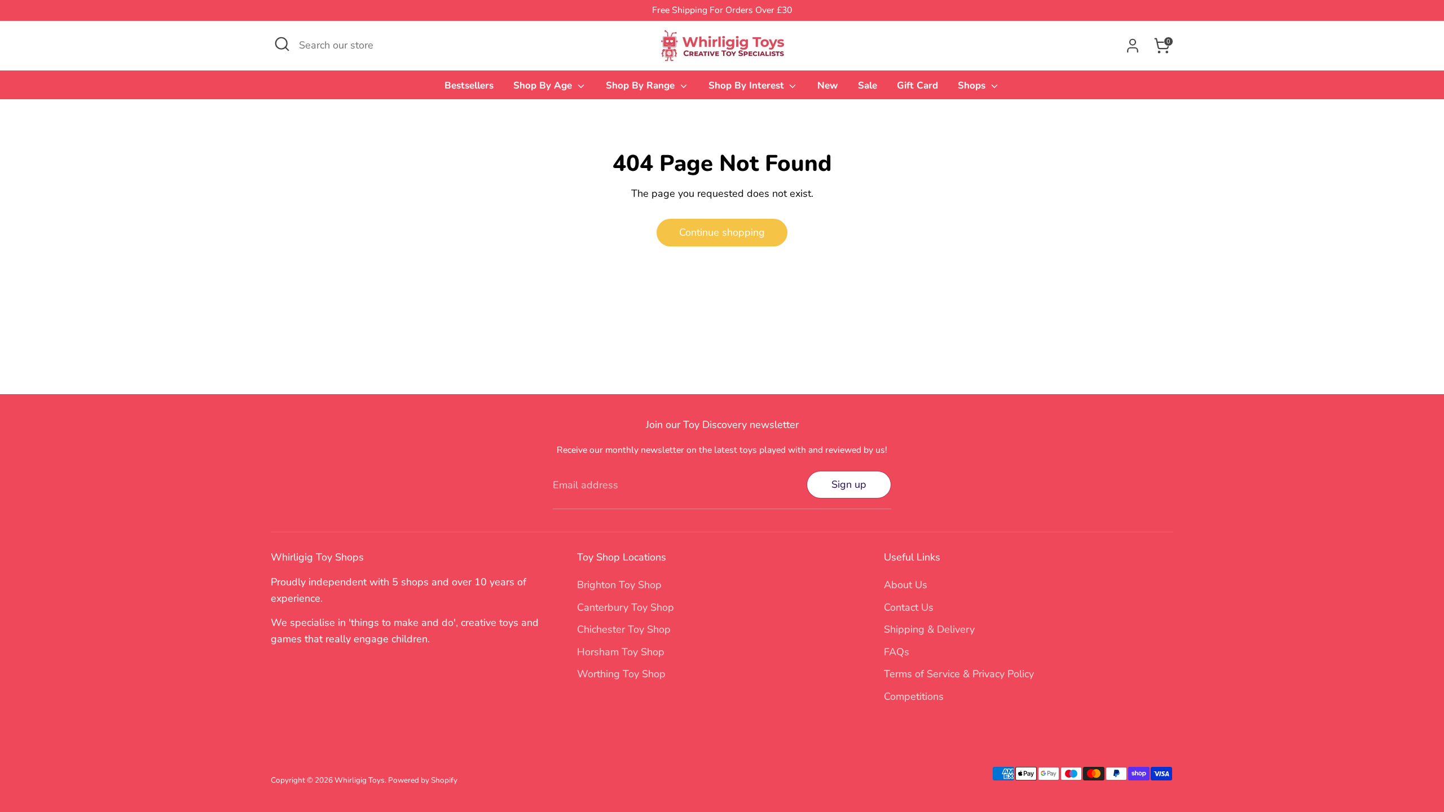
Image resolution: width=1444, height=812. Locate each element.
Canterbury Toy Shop (625, 607)
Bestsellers (469, 85)
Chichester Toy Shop (624, 629)
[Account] (1132, 45)
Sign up (848, 484)
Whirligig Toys (359, 780)
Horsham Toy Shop (620, 652)
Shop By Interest (747, 85)
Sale (867, 85)
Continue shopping (722, 232)
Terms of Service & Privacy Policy (959, 674)
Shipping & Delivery (929, 629)
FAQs (896, 652)
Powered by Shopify (422, 780)
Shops (973, 85)
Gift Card (917, 85)
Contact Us (909, 607)
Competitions (914, 696)
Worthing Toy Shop (621, 674)
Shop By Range (641, 85)
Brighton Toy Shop (619, 585)
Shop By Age (544, 85)
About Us (905, 585)
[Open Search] (282, 44)
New (827, 85)
